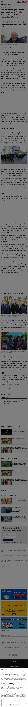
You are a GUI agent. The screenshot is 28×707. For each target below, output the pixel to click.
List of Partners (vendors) (6, 698)
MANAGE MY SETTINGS (14, 704)
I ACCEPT (14, 700)
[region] (14, 687)
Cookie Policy (10, 683)
